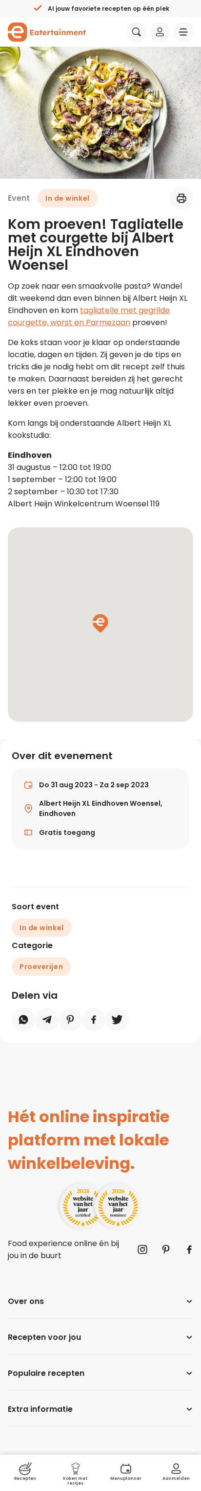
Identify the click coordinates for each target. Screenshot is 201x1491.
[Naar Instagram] (142, 1249)
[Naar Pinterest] (166, 1249)
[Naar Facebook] (189, 1249)
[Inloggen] (160, 32)
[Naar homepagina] (47, 32)
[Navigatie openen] (183, 32)
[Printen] (181, 198)
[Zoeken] (136, 32)
